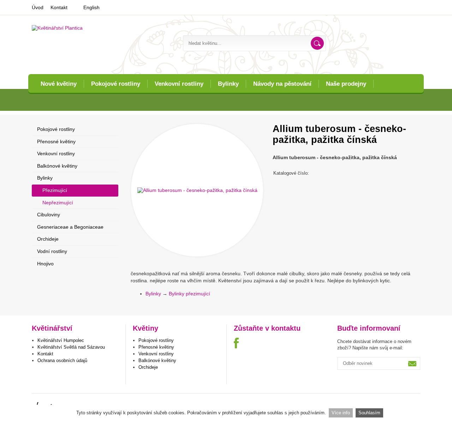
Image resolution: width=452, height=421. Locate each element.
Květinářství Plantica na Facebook (240, 343)
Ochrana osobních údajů (62, 360)
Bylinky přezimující (189, 293)
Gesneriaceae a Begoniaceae (70, 227)
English (91, 7)
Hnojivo (45, 263)
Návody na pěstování (282, 83)
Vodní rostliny (52, 251)
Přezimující (54, 190)
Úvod (37, 7)
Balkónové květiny (57, 166)
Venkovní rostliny (179, 83)
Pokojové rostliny (115, 83)
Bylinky (228, 83)
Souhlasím (369, 412)
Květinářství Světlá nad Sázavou (71, 347)
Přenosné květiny (56, 141)
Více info (341, 412)
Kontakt (58, 7)
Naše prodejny (346, 83)
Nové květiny (59, 83)
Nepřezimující (57, 202)
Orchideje (48, 239)
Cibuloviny (48, 214)
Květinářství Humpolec (60, 340)
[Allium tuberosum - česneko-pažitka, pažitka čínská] (197, 190)
